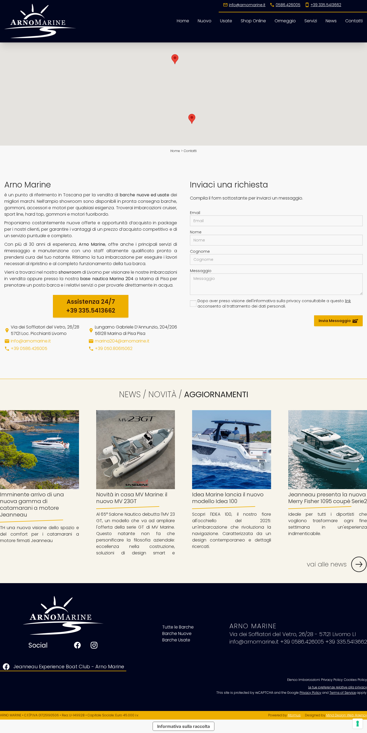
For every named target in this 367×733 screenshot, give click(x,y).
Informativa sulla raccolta (183, 726)
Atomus (294, 715)
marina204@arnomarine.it (122, 341)
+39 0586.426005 (29, 348)
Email (195, 212)
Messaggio (200, 270)
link (348, 301)
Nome (196, 232)
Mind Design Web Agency (346, 715)
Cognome (200, 251)
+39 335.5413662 (346, 641)
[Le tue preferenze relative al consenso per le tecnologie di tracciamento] (357, 723)
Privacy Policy (310, 692)
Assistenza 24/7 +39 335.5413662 (90, 306)
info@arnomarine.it (31, 341)
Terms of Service (342, 692)
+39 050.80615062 (113, 348)
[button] (191, 119)
